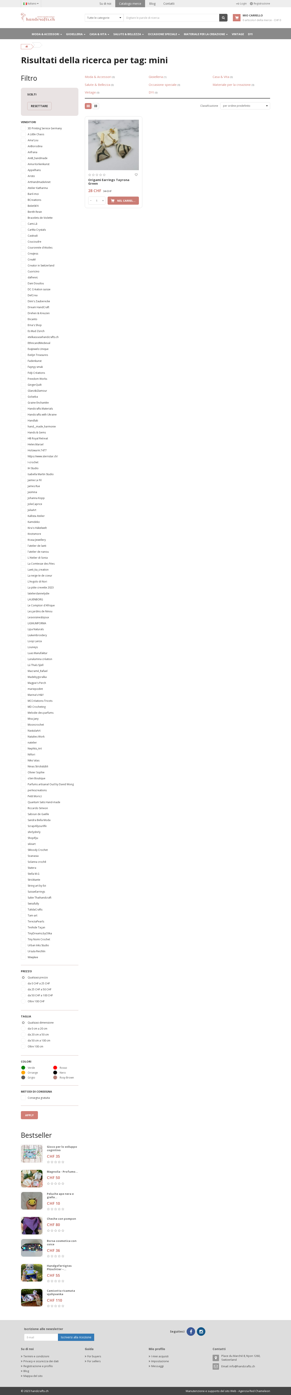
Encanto (32, 319)
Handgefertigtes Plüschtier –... (59, 1267)
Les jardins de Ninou (40, 611)
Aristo (31, 176)
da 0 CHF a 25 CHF (39, 983)
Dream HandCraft (38, 307)
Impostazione (160, 1361)
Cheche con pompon (61, 1219)
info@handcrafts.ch (242, 1366)
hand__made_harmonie (42, 426)
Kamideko (34, 522)
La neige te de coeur (40, 575)
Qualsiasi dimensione (41, 1022)
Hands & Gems (37, 432)
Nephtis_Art (35, 748)
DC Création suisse (39, 289)
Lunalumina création (40, 659)
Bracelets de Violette (40, 218)
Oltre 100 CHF (36, 1001)
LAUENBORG (35, 599)
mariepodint (35, 689)
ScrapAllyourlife (37, 826)
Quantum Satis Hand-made (44, 802)
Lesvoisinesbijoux (38, 617)
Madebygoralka (37, 677)
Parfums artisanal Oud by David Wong (51, 784)
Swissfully (33, 903)
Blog (152, 3)
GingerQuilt (35, 385)
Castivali (33, 235)
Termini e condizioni (36, 1356)
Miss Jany (33, 719)
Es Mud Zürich (36, 331)
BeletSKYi (33, 206)
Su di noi (105, 3)
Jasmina (32, 492)
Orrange (33, 1072)
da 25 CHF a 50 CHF (39, 989)
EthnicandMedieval (39, 343)
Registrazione (262, 3)
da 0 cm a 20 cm (37, 1028)
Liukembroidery (37, 635)
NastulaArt (34, 730)
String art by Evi (37, 885)
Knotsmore (34, 534)
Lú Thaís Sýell (35, 665)
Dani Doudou (36, 283)
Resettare (39, 106)
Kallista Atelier (36, 516)
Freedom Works (37, 379)
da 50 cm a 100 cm (39, 1040)
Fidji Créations (36, 373)
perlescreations (37, 790)
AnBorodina (35, 146)
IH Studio (33, 468)
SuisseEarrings (36, 891)
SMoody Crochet (38, 850)
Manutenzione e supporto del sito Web (211, 1391)
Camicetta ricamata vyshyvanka (61, 1292)
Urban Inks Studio (38, 945)
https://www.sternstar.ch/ (43, 456)
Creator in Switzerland (41, 265)
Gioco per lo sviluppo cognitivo (62, 1148)
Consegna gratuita (39, 1098)
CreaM (32, 259)
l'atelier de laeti (37, 546)
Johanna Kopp (36, 498)
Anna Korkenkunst (38, 164)
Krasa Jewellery (37, 540)
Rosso (63, 1068)
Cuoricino (33, 271)
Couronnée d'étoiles (40, 247)
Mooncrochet (36, 724)
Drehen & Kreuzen (39, 313)
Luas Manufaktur (38, 653)
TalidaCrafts (35, 909)
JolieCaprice (35, 504)
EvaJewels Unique (38, 349)
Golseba (33, 396)
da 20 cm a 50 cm (38, 1034)
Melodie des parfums (40, 713)
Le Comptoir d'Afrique (41, 605)
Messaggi (157, 1366)
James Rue (34, 486)
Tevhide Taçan (36, 927)
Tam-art (32, 915)
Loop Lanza (35, 641)
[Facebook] (191, 1331)
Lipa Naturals (36, 629)
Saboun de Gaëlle (38, 814)
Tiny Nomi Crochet (39, 939)
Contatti (168, 3)
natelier (32, 742)
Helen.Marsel (35, 444)
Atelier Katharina (38, 188)
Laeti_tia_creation (38, 569)
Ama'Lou (33, 140)
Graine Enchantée (38, 402)
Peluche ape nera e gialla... (60, 1195)
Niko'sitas (33, 760)
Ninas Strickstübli (38, 766)
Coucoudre (34, 241)
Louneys (33, 647)
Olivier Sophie (36, 772)
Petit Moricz (35, 796)
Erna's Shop (35, 325)
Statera (32, 868)
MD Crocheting (37, 707)
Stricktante (34, 880)
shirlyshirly (34, 832)
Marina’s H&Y (36, 695)
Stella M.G (33, 874)
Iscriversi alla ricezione (76, 1337)
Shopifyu (33, 838)
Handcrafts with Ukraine (42, 414)
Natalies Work (36, 736)
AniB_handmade (38, 158)
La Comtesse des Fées (41, 563)
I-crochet (33, 462)
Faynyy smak (35, 367)
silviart (32, 844)
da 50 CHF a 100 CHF (40, 995)
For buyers (94, 1356)
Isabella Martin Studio (41, 474)
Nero (63, 1072)
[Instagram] (201, 1331)
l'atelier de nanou (38, 552)
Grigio (31, 1077)
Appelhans (34, 170)
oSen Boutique (36, 778)
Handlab (33, 420)
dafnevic (33, 277)
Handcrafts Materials (40, 408)
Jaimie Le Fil (35, 480)
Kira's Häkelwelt (37, 528)
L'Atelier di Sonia (38, 557)
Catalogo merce (130, 3)
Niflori (31, 754)
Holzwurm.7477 (37, 450)
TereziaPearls (36, 921)
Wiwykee (33, 957)
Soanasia (33, 856)
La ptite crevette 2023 (41, 587)
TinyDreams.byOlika (40, 933)
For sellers (94, 1361)
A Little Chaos (36, 134)
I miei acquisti (160, 1356)
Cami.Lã (32, 224)
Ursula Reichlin (36, 951)
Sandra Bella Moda (39, 820)
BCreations (34, 200)
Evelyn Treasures (38, 355)
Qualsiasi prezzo (38, 977)
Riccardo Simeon (38, 808)
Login (243, 3)
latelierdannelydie (38, 593)
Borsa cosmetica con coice (61, 1242)
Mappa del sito (33, 1376)
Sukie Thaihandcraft (39, 897)
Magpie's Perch (37, 683)
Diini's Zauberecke (39, 301)
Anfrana (32, 152)
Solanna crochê (37, 862)
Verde (31, 1068)
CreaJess (33, 253)
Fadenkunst (35, 361)
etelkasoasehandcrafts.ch (43, 337)
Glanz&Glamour (37, 391)
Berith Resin (35, 212)
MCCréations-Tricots (40, 701)
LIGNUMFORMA (37, 623)
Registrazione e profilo (38, 1366)
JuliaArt (32, 510)
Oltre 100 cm (35, 1046)
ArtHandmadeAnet (39, 182)
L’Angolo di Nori (37, 581)
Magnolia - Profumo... (62, 1172)
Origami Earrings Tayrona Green (108, 182)
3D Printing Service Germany (45, 128)
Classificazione (209, 106)
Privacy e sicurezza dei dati (41, 1361)
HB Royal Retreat (38, 438)
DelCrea (32, 295)
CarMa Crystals (37, 230)
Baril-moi (33, 194)
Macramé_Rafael (38, 671)
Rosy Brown (67, 1077)
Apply (29, 1115)
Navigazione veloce (114, 119)
